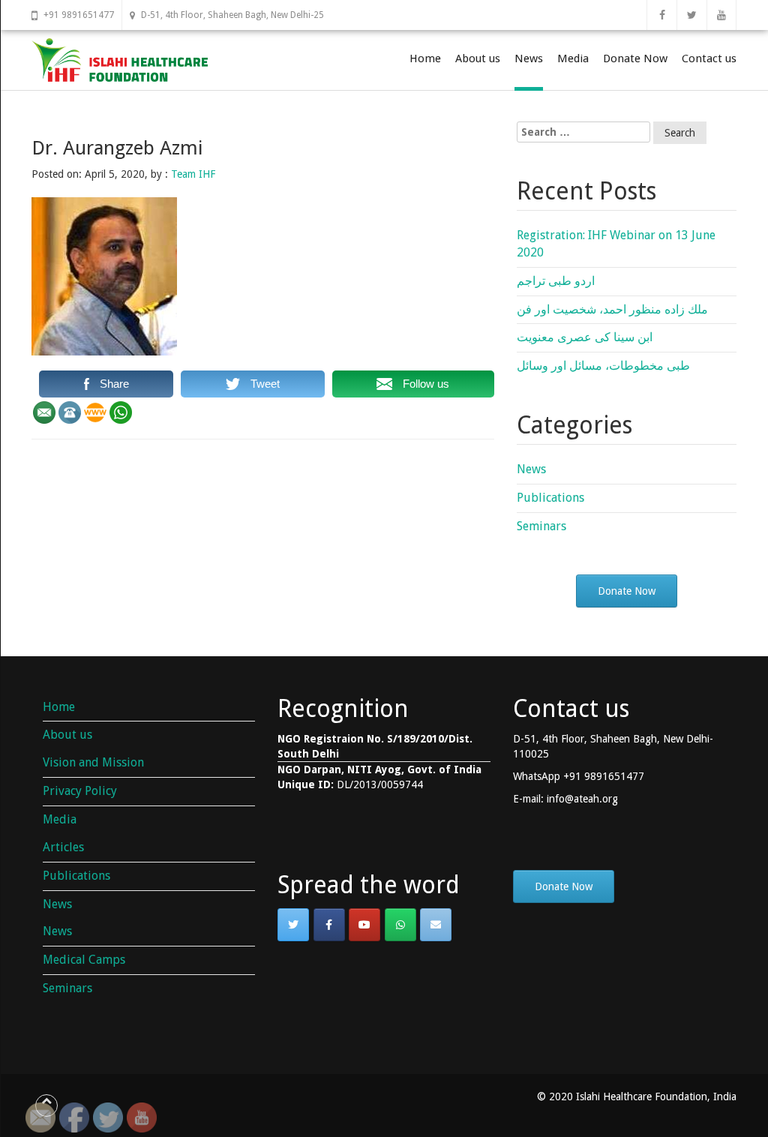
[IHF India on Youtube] (364, 924)
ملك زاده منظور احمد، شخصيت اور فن (612, 309)
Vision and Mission (93, 762)
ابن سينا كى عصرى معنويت (584, 337)
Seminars (541, 526)
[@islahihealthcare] (329, 924)
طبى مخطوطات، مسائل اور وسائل (603, 365)
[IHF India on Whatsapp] (400, 924)
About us (477, 58)
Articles (63, 847)
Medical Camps (84, 959)
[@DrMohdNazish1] (293, 924)
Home (425, 58)
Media (573, 58)
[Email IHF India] (436, 924)
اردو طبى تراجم (556, 281)
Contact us (709, 58)
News (528, 58)
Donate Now (635, 58)
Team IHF (193, 174)
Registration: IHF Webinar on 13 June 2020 (616, 244)
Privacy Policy (80, 791)
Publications (550, 497)
